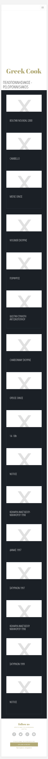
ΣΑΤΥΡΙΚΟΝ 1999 (17, 664)
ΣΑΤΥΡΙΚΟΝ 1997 (17, 588)
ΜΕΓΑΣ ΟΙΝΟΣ (16, 196)
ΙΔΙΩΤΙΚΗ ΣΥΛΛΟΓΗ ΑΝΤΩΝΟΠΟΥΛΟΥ (18, 317)
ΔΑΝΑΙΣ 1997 (15, 550)
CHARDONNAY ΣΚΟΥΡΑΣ (20, 360)
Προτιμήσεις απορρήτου (24, 748)
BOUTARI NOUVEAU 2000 (21, 120)
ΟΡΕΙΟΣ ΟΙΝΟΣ (16, 398)
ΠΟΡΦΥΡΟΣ (15, 278)
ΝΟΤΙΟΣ (13, 474)
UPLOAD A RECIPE (24, 744)
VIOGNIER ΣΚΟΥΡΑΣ (18, 240)
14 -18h (13, 436)
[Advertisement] (24, 37)
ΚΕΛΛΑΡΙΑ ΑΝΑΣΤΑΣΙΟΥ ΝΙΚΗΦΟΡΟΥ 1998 (20, 627)
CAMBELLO (15, 158)
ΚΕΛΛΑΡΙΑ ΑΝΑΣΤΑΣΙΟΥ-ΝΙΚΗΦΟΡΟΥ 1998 (20, 513)
